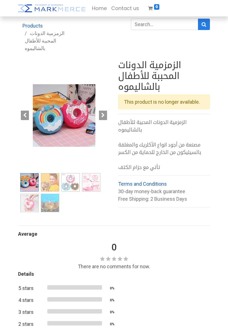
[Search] (204, 24)
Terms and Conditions (142, 184)
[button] (25, 115)
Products (33, 26)
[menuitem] (99, 8)
